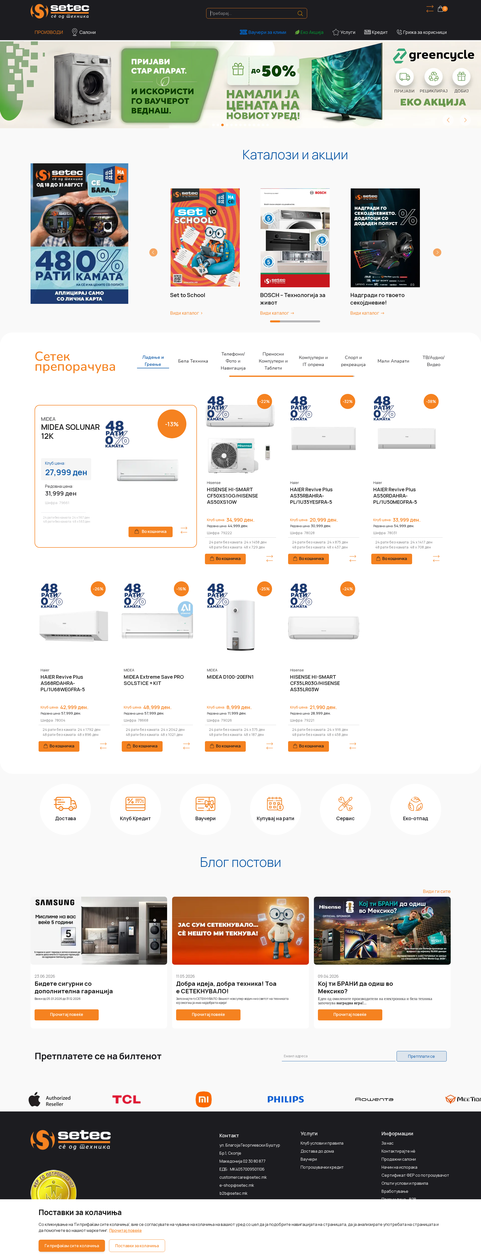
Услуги (347, 32)
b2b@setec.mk (233, 1193)
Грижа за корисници (425, 32)
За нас (388, 1143)
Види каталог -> (277, 313)
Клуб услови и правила (322, 1143)
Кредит (380, 32)
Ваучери (309, 1159)
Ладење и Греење (153, 360)
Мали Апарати (393, 361)
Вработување (395, 1191)
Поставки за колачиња (137, 1245)
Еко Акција (311, 32)
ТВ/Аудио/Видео (433, 361)
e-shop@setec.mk (236, 1185)
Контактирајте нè (398, 1151)
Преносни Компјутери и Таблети (273, 361)
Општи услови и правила (405, 1183)
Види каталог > (186, 313)
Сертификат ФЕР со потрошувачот (415, 1175)
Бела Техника (193, 361)
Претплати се (421, 1056)
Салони (87, 32)
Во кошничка (154, 531)
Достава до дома (317, 1151)
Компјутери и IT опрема (313, 361)
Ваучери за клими (267, 32)
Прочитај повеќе (125, 1230)
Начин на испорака (399, 1167)
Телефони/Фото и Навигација (233, 361)
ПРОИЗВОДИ (49, 32)
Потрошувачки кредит (322, 1167)
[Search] (300, 13)
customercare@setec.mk (243, 1177)
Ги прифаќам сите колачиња (72, 1245)
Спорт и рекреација (353, 361)
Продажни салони (399, 1159)
